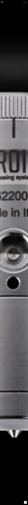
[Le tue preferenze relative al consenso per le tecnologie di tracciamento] (25, 502)
